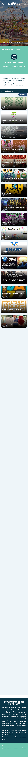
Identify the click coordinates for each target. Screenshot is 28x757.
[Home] (14, 3)
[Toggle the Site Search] (3, 4)
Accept (18, 754)
